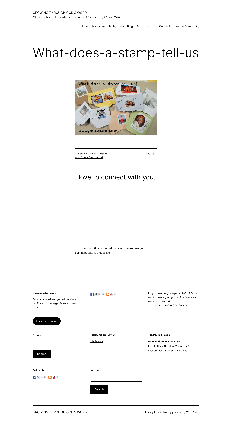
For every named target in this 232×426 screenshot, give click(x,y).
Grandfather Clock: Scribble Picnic (167, 350)
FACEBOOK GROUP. (176, 305)
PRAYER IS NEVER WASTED (164, 341)
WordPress (192, 412)
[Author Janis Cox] (92, 294)
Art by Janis (116, 26)
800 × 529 (151, 153)
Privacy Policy (153, 412)
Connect (164, 26)
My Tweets (96, 341)
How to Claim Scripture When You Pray (170, 346)
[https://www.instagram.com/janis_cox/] (115, 294)
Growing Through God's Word (60, 13)
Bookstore (98, 26)
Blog (130, 26)
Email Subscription (46, 321)
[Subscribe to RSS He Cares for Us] (107, 294)
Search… (38, 335)
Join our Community (186, 26)
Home (84, 26)
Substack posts (146, 26)
